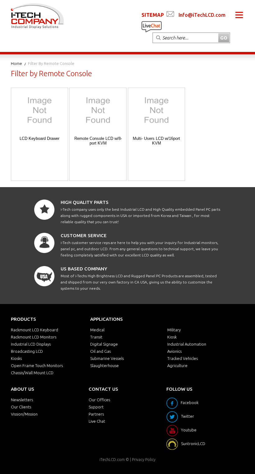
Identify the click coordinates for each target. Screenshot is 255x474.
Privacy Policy (143, 459)
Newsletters (22, 400)
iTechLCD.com (112, 459)
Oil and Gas (100, 351)
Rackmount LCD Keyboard (34, 330)
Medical (97, 330)
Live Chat (97, 421)
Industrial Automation (186, 344)
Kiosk (172, 337)
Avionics (174, 351)
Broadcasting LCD (27, 351)
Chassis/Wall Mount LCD (32, 372)
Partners (96, 414)
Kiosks (16, 358)
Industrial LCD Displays (31, 344)
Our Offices (99, 400)
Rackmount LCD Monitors (33, 337)
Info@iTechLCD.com (201, 15)
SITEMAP (152, 15)
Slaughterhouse (104, 365)
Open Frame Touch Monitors (37, 365)
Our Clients (21, 407)
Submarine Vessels (107, 358)
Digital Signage (104, 344)
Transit (96, 337)
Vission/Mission (24, 414)
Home (16, 63)
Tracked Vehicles (182, 358)
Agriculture (177, 365)
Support (96, 407)
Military (174, 330)
